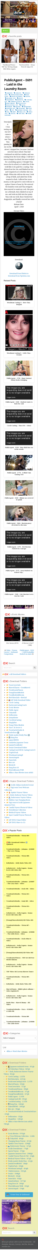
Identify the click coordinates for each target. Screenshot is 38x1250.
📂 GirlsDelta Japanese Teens (17, 743)
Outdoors (21, 108)
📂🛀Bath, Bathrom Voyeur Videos (19, 795)
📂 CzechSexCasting (14, 720)
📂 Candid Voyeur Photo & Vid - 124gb (20, 1156)
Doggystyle (22, 103)
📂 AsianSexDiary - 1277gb (16, 1181)
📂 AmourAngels (13, 757)
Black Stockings (17, 96)
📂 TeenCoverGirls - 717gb (16, 1086)
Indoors (17, 106)
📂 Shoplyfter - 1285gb (14, 1119)
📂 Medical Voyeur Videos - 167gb (18, 1159)
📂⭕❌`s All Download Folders (14, 674)
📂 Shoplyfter (12, 723)
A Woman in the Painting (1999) (30, 644)
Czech (27, 101)
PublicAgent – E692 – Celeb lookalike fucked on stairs (27, 652)
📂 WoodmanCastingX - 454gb (17, 1168)
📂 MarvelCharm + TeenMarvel (18, 688)
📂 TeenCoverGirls (13, 685)
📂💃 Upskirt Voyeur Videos (17, 792)
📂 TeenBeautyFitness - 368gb (17, 1089)
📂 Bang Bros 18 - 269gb (15, 1183)
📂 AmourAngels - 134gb (15, 1188)
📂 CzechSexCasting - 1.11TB (16, 1101)
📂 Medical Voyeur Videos (16, 812)
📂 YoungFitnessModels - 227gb (17, 1094)
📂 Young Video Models (15, 725)
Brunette (20, 100)
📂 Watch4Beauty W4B (15, 770)
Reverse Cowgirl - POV (24, 110)
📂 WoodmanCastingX (15, 755)
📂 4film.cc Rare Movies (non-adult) (20, 772)
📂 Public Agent (12, 710)
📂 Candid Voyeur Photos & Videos (19, 807)
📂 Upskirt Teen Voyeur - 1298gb (18, 1143)
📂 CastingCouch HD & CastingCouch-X (21, 750)
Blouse (28, 96)
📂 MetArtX (11, 765)
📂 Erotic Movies (13, 707)
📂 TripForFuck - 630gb (14, 1166)
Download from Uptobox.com (19, 276)
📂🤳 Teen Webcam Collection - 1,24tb (20, 1136)
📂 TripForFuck (12, 752)
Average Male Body (17, 94)
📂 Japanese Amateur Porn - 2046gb (19, 1154)
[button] (3, 1240)
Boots (21, 98)
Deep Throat (11, 103)
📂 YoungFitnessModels (15, 693)
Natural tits (11, 108)
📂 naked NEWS (13, 740)
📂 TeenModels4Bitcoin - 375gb (17, 1092)
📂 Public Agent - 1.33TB (15, 1097)
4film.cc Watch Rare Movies (17, 1051)
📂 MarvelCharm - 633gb (15, 1084)
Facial (23, 105)
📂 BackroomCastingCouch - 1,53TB (19, 1081)
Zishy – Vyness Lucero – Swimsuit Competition (11, 652)
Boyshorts (10, 100)
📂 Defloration (12, 715)
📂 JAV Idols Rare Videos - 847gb (18, 1069)
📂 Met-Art (11, 762)
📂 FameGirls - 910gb (14, 1179)
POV (13, 110)
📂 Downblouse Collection (16, 810)
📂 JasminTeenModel (14, 745)
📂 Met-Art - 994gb (13, 1109)
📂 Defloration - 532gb (14, 1117)
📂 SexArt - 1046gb (13, 1174)
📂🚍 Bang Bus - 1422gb (15, 1104)
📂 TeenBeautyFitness (15, 690)
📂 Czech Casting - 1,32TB (15, 1076)
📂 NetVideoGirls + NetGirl (17, 698)
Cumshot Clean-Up (16, 101)
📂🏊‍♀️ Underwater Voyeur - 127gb (18, 1146)
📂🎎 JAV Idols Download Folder (18, 700)
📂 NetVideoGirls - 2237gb (15, 1079)
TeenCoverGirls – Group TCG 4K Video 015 (27, 66)
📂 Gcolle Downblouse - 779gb (17, 1149)
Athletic (18, 93)
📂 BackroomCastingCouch (17, 705)
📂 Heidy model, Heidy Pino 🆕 (18, 735)
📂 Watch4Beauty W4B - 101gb (17, 1186)
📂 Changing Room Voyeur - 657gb (18, 1141)
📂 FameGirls (11, 760)
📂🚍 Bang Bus (12, 737)
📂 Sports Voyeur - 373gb (15, 1151)
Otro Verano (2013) (12, 643)
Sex (8, 112)
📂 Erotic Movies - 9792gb (15, 1134)
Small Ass (22, 112)
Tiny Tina (21, 113)
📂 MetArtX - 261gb (13, 1176)
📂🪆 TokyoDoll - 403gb (14, 1138)
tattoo (13, 113)
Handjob (9, 106)
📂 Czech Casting (13, 702)
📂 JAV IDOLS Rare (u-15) (16, 822)
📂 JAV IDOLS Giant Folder (16, 820)
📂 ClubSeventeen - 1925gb (16, 1171)
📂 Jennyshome (12, 718)
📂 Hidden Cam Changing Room (18, 800)
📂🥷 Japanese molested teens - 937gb (20, 1067)
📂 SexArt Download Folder (17, 747)
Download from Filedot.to (18, 273)
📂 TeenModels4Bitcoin (15, 695)
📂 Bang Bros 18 (13, 768)
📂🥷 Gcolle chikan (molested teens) (20, 785)
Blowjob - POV (11, 98)
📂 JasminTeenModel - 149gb (16, 1163)
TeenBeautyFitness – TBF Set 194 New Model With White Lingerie (9, 67)
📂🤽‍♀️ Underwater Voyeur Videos (19, 797)
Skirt (14, 112)
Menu (6, 30)
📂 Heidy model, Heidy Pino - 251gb (19, 1161)
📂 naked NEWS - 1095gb (15, 1106)
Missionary (27, 106)
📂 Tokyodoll (11, 713)
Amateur (9, 93)
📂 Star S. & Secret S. (14, 727)
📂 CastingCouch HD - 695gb (16, 1099)
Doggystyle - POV (12, 105)
